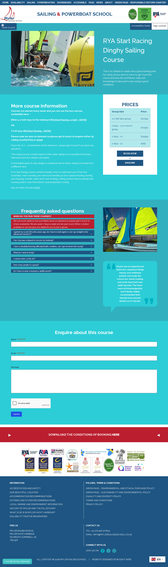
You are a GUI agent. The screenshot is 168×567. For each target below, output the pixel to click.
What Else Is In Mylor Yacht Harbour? (32, 512)
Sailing (31, 2)
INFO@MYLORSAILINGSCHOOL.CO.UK (112, 534)
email (39, 140)
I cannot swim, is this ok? (24, 259)
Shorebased (64, 2)
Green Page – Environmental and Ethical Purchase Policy (120, 488)
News (99, 2)
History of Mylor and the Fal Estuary (33, 508)
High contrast (159, 26)
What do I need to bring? (23, 252)
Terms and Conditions (99, 500)
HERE (37, 187)
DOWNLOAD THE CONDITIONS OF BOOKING (84, 434)
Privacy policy (94, 504)
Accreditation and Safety (25, 488)
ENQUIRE (130, 162)
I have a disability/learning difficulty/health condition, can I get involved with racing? (48, 246)
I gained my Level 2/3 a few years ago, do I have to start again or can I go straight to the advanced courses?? (50, 233)
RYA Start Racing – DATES (37, 131)
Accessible (80, 2)
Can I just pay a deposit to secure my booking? (33, 240)
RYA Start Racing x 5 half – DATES (68, 120)
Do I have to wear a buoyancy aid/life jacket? (32, 271)
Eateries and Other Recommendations (32, 500)
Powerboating (46, 2)
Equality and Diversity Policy (103, 496)
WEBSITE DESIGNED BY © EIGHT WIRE (111, 559)
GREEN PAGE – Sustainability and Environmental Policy (118, 492)
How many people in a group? (26, 265)
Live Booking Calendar (17, 561)
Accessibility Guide (141, 25)
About (109, 2)
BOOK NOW (130, 153)
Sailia (4, 565)
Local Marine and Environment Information (36, 504)
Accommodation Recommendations (31, 496)
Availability (18, 2)
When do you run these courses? (32, 216)
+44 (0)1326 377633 (100, 531)
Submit (16, 414)
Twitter (108, 551)
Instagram (114, 551)
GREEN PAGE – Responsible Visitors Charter (140, 2)
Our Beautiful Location (24, 492)
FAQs (91, 2)
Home (5, 2)
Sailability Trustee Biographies (28, 516)
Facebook (103, 551)
